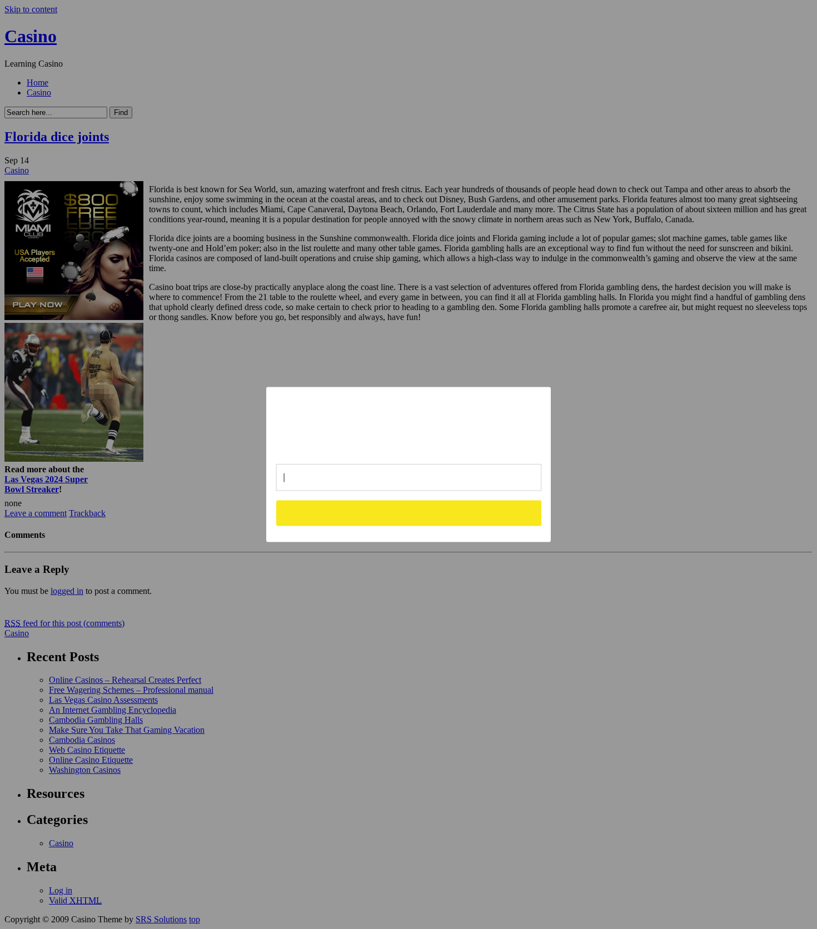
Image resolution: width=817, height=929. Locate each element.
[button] (409, 421)
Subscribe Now (408, 512)
